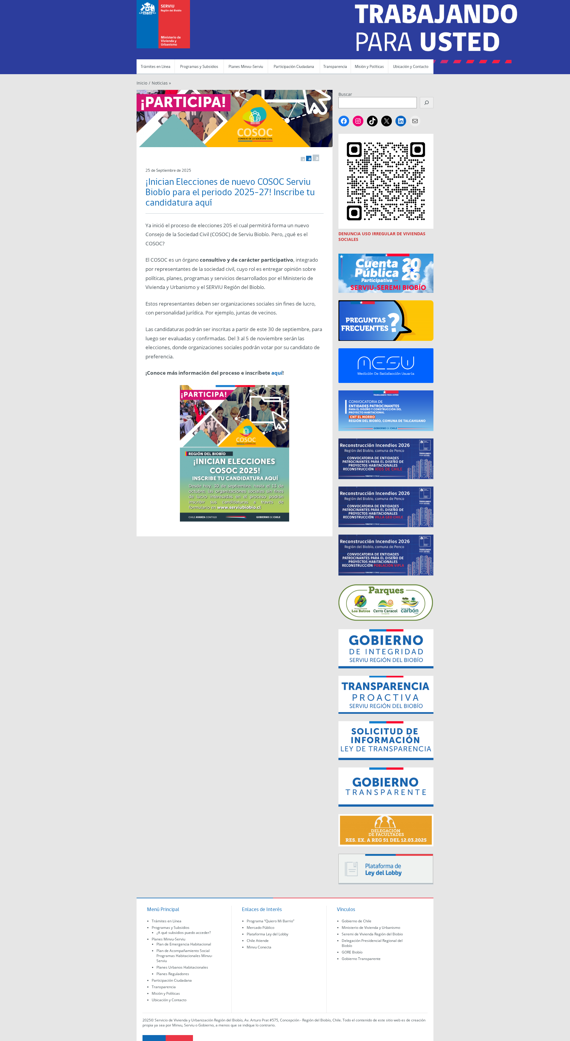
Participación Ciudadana (294, 67)
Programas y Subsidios (199, 67)
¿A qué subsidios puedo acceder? (183, 932)
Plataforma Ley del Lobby (267, 934)
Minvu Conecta (259, 947)
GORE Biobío (352, 952)
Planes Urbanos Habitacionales (182, 967)
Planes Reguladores (172, 973)
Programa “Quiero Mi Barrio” (270, 921)
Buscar (345, 94)
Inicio (142, 83)
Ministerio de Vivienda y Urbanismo (371, 927)
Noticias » (161, 83)
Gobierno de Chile (356, 921)
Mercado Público (260, 927)
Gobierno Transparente (361, 958)
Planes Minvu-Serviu (246, 67)
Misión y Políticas (369, 67)
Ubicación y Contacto (410, 67)
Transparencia (335, 67)
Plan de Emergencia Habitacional (183, 944)
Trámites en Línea (155, 67)
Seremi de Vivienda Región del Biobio (372, 934)
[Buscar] (426, 102)
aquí (276, 372)
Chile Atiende (258, 940)
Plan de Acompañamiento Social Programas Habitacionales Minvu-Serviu (184, 955)
